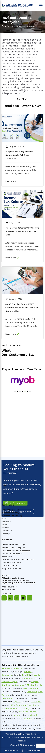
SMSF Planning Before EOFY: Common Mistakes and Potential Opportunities (21, 307)
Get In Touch (34, 751)
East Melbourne (30, 688)
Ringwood (17, 668)
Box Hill (26, 675)
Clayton (34, 681)
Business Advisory (10, 513)
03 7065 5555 (8, 589)
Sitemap (6, 533)
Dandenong (20, 685)
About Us (6, 522)
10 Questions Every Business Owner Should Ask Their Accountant (19, 155)
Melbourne (36, 702)
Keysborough (8, 698)
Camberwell (27, 678)
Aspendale (7, 668)
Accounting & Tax (10, 510)
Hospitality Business (11, 568)
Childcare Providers (11, 562)
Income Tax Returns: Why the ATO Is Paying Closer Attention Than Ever (22, 231)
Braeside (35, 675)
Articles (5, 527)
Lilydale (16, 702)
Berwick (27, 671)
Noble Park (15, 708)
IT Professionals (9, 565)
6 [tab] (27, 391)
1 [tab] (15, 391)
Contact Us (7, 530)
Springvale (33, 715)
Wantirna (28, 718)
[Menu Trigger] (41, 5)
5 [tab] (25, 391)
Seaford (17, 715)
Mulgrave (27, 705)
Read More (10, 181)
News (4, 524)
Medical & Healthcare (12, 554)
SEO (22, 745)
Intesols (31, 745)
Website (13, 745)
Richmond (23, 712)
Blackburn (7, 675)
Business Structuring (12, 516)
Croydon (39, 685)
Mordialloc (16, 705)
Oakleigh (26, 708)
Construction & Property (13, 548)
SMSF (4, 519)
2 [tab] (17, 391)
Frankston (32, 692)
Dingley (30, 685)
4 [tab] (22, 391)
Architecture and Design (14, 545)
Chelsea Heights (9, 681)
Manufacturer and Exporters (16, 551)
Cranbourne (7, 685)
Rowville (34, 712)
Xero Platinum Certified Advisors (18, 559)
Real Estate (7, 556)
